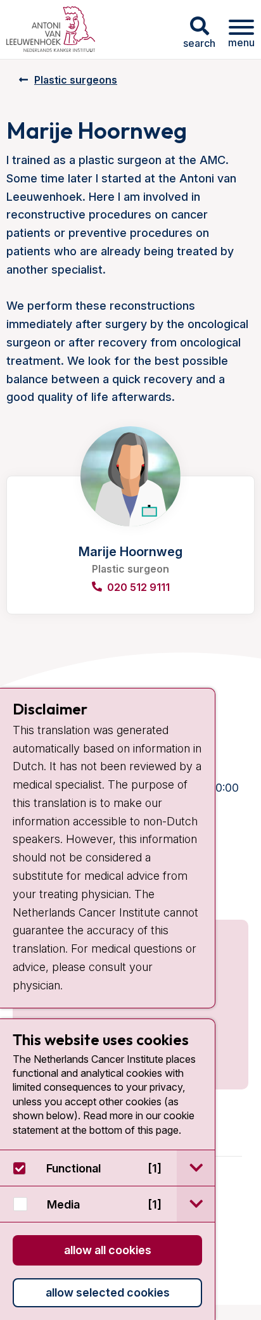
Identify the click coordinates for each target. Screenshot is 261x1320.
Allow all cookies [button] (107, 1250)
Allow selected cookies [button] (108, 1292)
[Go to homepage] (50, 29)
